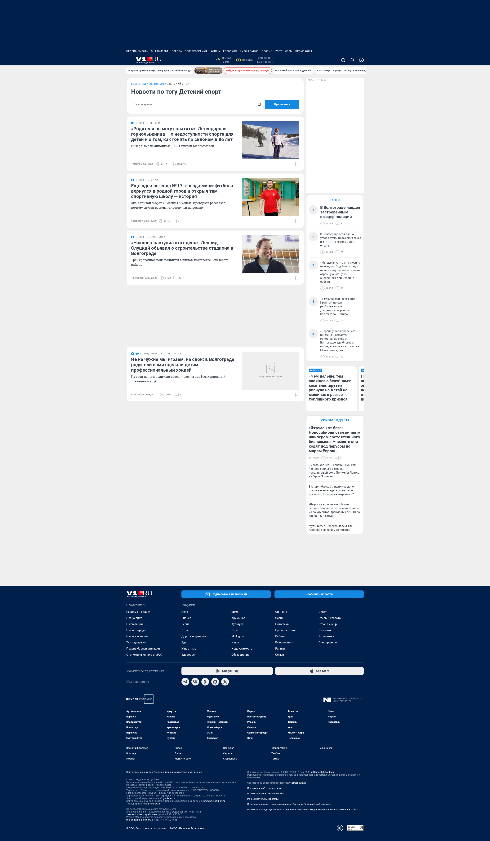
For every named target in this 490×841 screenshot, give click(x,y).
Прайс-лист (134, 618)
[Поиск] (343, 60)
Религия (280, 648)
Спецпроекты (327, 642)
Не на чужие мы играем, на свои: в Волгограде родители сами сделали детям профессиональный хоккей (182, 365)
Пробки (267, 51)
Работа (280, 636)
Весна (185, 624)
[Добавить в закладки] (297, 164)
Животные (188, 648)
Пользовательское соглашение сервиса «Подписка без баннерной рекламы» (289, 804)
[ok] (205, 682)
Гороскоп (230, 51)
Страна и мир (327, 624)
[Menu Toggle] (128, 60)
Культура (237, 624)
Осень (279, 618)
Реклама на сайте (138, 612)
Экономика (326, 636)
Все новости (157, 84)
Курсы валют (249, 51)
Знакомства (159, 51)
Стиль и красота (329, 618)
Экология (325, 630)
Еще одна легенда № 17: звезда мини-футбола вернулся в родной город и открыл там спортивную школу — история (182, 191)
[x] (225, 682)
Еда (183, 642)
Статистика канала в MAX (144, 654)
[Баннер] (208, 70)
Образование (240, 654)
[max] (215, 682)
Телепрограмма (196, 51)
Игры (288, 51)
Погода (177, 51)
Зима (234, 612)
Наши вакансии (137, 636)
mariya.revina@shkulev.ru (139, 819)
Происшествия (285, 630)
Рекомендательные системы (262, 799)
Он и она (281, 612)
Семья (279, 654)
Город (185, 630)
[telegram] (185, 682)
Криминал (238, 618)
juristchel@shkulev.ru (214, 801)
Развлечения (284, 642)
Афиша (215, 51)
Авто (184, 612)
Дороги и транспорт (194, 636)
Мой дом (237, 636)
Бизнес (186, 618)
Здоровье (188, 654)
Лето (234, 630)
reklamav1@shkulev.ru (323, 772)
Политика (282, 624)
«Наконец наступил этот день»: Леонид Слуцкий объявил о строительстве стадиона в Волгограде (182, 248)
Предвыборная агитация (143, 648)
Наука (235, 642)
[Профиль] (361, 60)
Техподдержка (136, 642)
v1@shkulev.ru (167, 798)
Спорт (322, 612)
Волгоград (138, 84)
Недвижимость (137, 51)
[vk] (195, 682)
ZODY (278, 51)
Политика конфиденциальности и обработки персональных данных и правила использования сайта (302, 809)
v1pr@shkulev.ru (297, 783)
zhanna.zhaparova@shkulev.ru (142, 814)
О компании (134, 624)
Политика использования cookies (265, 793)
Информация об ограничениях (264, 788)
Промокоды (303, 51)
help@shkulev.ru (151, 803)
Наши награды (136, 630)
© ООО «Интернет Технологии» (187, 828)
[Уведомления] (352, 60)
